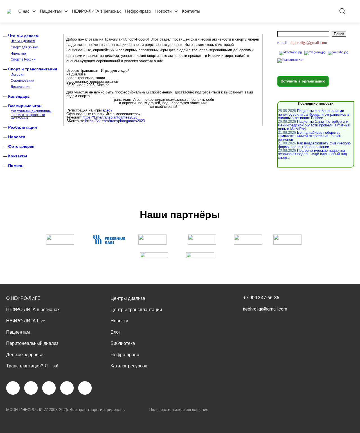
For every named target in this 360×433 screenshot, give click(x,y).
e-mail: (283, 42)
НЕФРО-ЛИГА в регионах (96, 11)
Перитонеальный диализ (32, 343)
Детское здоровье (24, 354)
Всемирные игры (25, 106)
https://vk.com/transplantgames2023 (115, 121)
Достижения (20, 86)
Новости (163, 11)
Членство (18, 53)
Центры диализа (128, 298)
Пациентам (51, 11)
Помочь (16, 165)
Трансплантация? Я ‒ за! (32, 365)
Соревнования (22, 80)
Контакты (191, 11)
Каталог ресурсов (129, 365)
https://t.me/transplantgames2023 (109, 117)
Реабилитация (22, 127)
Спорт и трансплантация (32, 69)
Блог (115, 332)
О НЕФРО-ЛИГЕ (23, 298)
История (17, 74)
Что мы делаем (23, 36)
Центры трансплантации (136, 309)
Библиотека (123, 343)
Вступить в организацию (303, 81)
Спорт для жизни (24, 47)
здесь (107, 110)
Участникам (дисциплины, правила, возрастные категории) (31, 115)
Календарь (19, 96)
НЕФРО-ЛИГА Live (25, 320)
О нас (24, 11)
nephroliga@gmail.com (265, 309)
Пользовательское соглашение (178, 409)
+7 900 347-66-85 (261, 297)
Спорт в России (23, 59)
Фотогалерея (21, 146)
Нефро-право (138, 11)
